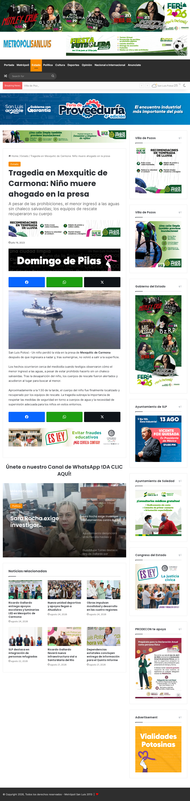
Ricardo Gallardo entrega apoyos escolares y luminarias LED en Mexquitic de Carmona (24, 610)
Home (14, 155)
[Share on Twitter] (102, 282)
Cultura (60, 64)
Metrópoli (23, 64)
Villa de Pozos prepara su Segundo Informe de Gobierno (56, 85)
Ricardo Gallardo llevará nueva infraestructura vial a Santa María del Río (62, 655)
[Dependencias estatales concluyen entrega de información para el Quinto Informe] (103, 636)
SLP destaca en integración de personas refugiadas (23, 653)
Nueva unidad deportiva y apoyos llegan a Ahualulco (64, 606)
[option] (64, 520)
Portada (9, 64)
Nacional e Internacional (110, 64)
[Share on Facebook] (27, 282)
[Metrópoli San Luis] (28, 43)
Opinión (87, 64)
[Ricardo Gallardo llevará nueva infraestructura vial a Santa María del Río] (64, 636)
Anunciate (134, 64)
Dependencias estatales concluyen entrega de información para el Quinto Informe (103, 655)
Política (48, 64)
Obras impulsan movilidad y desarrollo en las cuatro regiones (102, 606)
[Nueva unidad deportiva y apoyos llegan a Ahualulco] (64, 589)
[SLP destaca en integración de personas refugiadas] (25, 636)
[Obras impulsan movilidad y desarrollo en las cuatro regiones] (103, 589)
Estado (36, 64)
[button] (64, 319)
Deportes (73, 64)
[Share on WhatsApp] (64, 282)
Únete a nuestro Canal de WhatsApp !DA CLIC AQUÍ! (64, 470)
